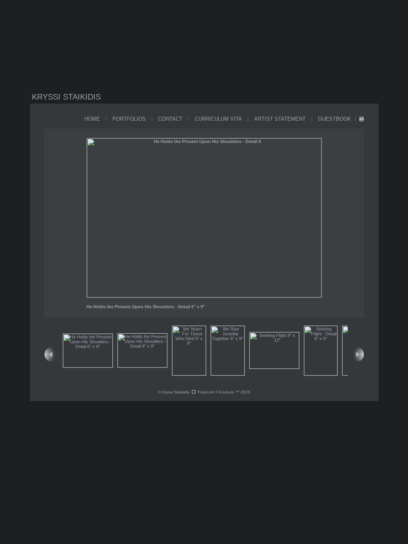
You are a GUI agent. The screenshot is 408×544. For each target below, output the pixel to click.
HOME (92, 119)
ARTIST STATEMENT (280, 119)
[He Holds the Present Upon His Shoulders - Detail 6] (204, 296)
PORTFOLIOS (129, 119)
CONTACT (170, 119)
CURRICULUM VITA (218, 119)
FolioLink (206, 392)
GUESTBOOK (334, 119)
